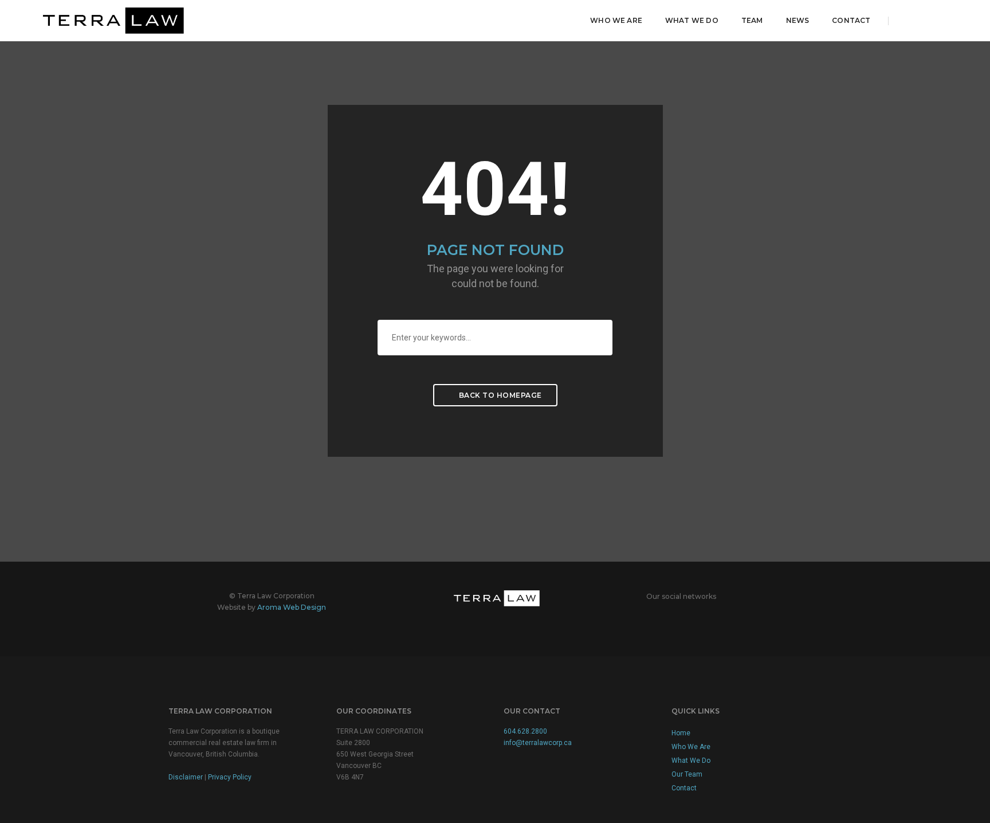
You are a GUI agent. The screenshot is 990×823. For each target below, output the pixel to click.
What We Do (691, 20)
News (798, 20)
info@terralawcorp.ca (538, 743)
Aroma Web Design (291, 607)
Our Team (686, 774)
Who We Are (616, 20)
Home (680, 733)
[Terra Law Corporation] (110, 20)
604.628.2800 (525, 731)
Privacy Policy (230, 777)
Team (752, 20)
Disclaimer (185, 777)
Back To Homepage (499, 395)
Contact (851, 20)
